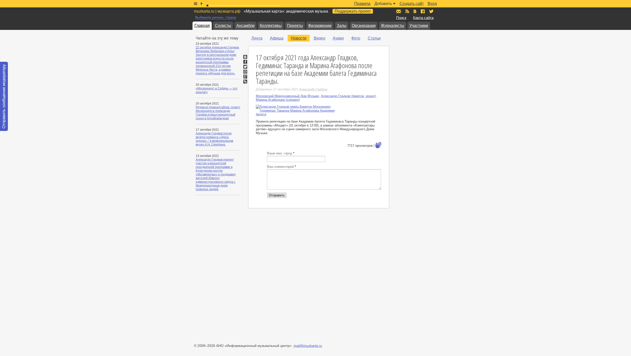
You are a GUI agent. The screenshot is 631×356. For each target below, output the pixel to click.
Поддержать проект (353, 11)
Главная (202, 25)
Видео (319, 38)
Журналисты (392, 25)
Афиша (276, 38)
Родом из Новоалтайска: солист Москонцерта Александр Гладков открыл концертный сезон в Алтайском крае (218, 112)
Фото (355, 38)
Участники (418, 25)
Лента (257, 38)
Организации (364, 25)
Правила (362, 3)
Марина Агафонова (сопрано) (278, 100)
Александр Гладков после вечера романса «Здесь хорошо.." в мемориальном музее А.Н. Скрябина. (214, 139)
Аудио (338, 38)
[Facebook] (245, 62)
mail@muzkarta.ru (308, 346)
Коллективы (271, 25)
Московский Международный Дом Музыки (287, 96)
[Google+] (245, 77)
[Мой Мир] (245, 72)
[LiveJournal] (245, 82)
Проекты (295, 25)
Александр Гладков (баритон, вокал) (348, 96)
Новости (298, 38)
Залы (342, 25)
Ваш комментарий (281, 166)
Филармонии (320, 25)
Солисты (223, 25)
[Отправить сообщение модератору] (4, 96)
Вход (432, 3)
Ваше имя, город (280, 153)
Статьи (374, 38)
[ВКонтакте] (245, 57)
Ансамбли (245, 25)
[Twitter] (245, 67)
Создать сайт (412, 3)
